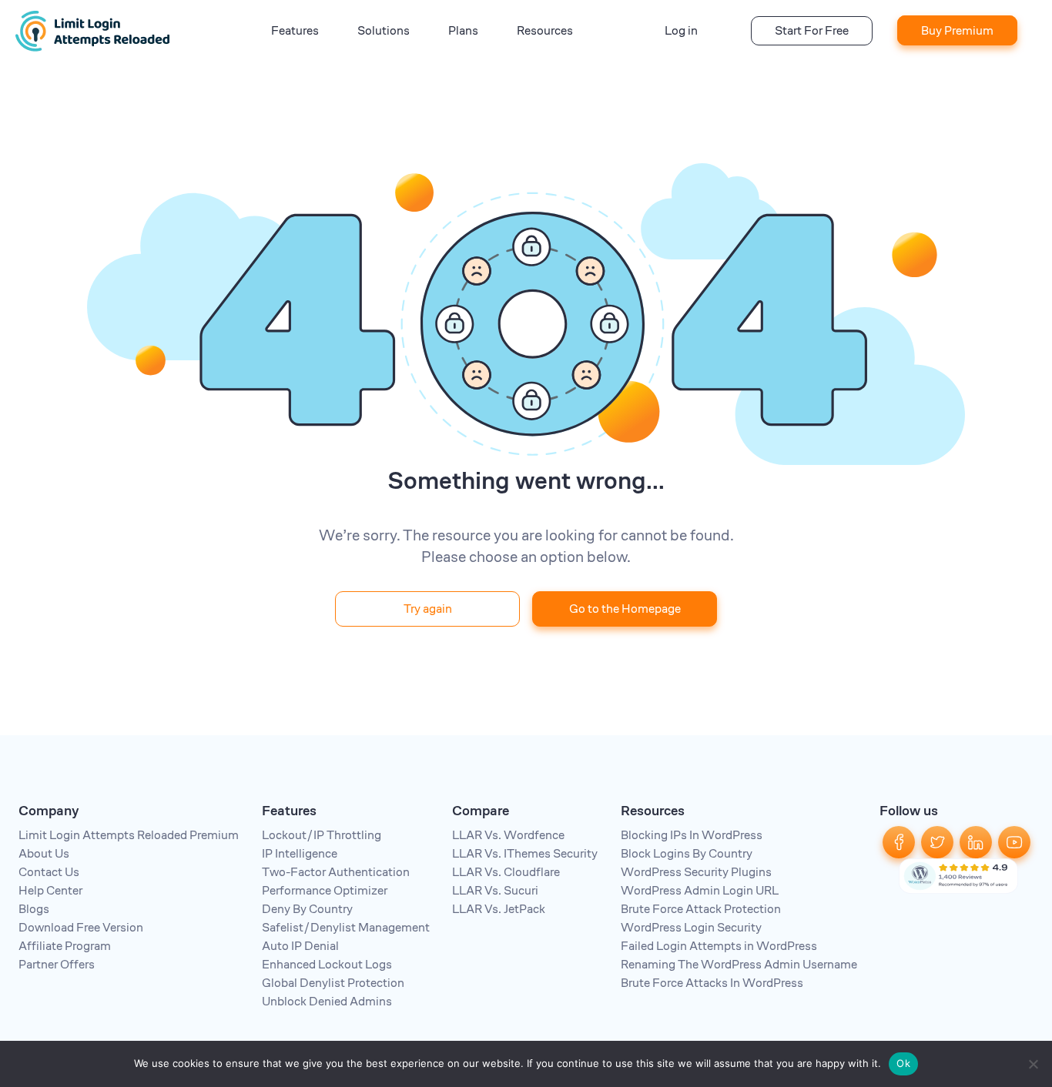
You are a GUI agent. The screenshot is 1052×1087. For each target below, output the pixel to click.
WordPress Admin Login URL (700, 890)
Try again (428, 608)
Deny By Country (307, 909)
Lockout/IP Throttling (321, 835)
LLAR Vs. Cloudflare (506, 872)
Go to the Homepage (625, 608)
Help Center (50, 890)
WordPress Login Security (691, 927)
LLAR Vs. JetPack (498, 909)
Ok (903, 1063)
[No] (1032, 1064)
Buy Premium (957, 30)
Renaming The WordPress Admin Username (739, 964)
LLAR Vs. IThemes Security (525, 853)
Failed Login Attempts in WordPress (719, 946)
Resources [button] (545, 30)
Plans (463, 30)
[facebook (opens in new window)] (899, 841)
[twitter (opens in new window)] (937, 841)
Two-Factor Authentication (336, 872)
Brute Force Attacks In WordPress (712, 983)
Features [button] (295, 30)
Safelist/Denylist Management (346, 927)
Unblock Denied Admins (327, 1001)
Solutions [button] (383, 30)
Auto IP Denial (300, 946)
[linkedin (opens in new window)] (976, 841)
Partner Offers (56, 964)
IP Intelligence (299, 853)
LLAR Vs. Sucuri (495, 890)
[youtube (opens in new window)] (1014, 841)
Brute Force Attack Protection (701, 909)
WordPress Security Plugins (696, 872)
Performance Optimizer (324, 890)
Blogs (33, 909)
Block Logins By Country (686, 853)
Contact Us (48, 872)
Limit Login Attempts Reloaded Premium (128, 835)
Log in (681, 30)
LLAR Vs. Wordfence (508, 835)
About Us (43, 853)
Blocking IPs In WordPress (691, 835)
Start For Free (812, 30)
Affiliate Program (64, 946)
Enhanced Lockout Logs (327, 964)
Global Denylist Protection (333, 983)
